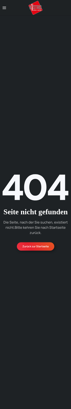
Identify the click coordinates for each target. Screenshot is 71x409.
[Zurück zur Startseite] (35, 8)
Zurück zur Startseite (35, 246)
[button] (4, 8)
